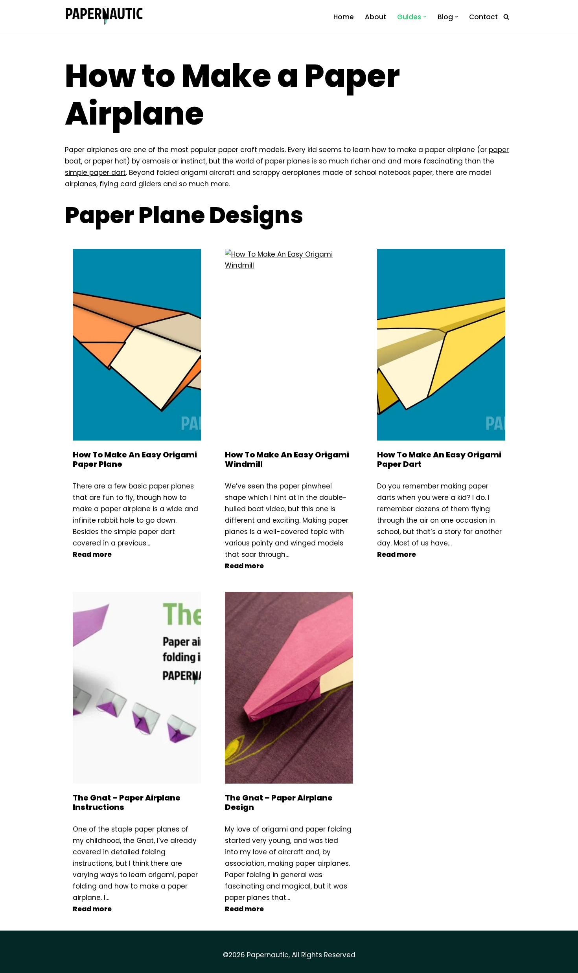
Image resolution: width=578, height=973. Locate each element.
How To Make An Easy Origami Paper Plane (135, 459)
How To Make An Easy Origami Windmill (287, 459)
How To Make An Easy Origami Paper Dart (439, 459)
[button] (425, 16)
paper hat (110, 161)
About (375, 17)
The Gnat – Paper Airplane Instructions (126, 802)
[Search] (506, 17)
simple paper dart (95, 172)
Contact (483, 17)
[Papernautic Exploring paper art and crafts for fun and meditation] (104, 16)
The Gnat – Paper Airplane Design (279, 802)
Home (343, 17)
